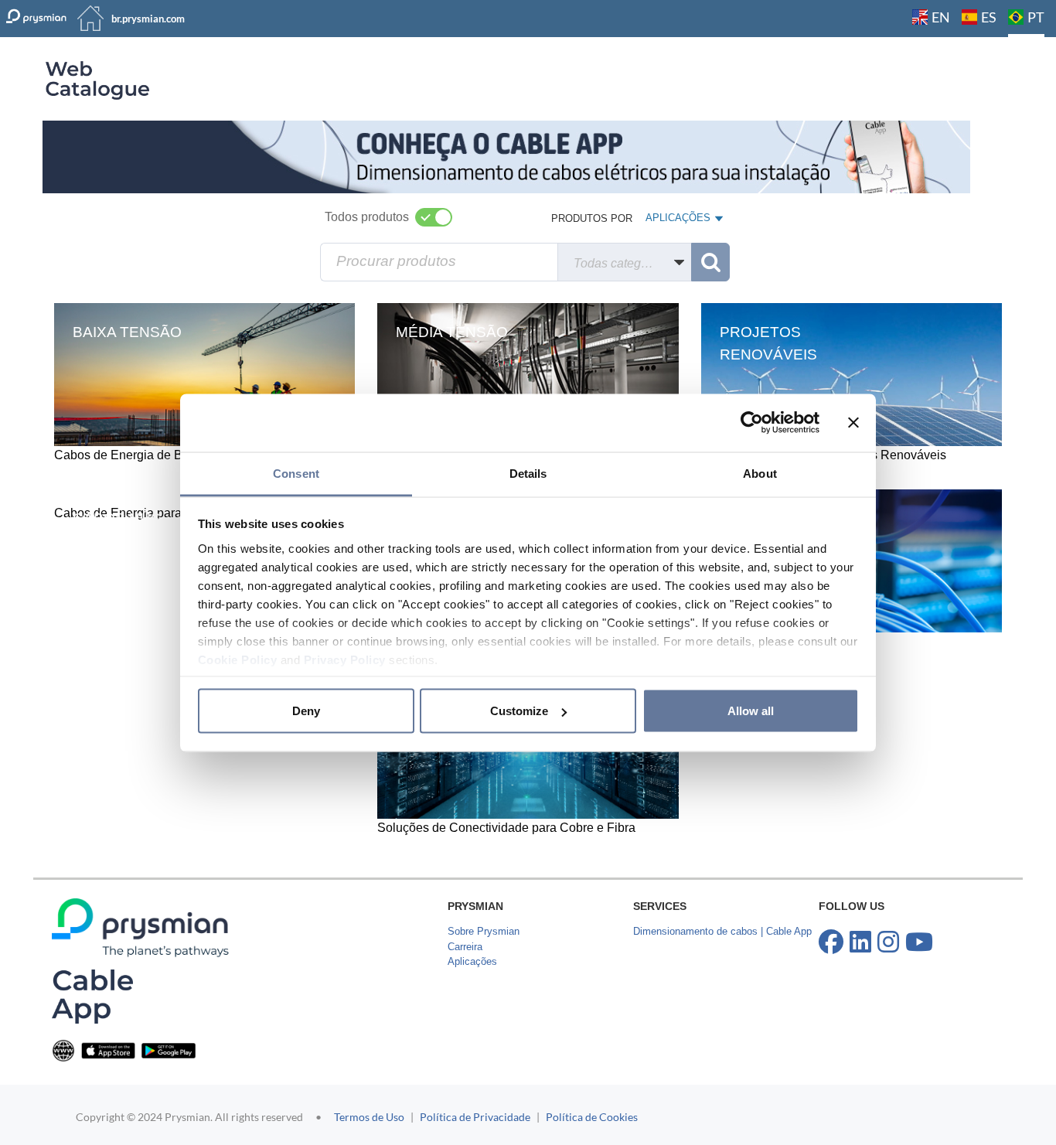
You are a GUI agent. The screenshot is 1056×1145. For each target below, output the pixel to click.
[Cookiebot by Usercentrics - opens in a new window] (751, 422)
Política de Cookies (592, 1116)
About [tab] (760, 472)
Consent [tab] (296, 472)
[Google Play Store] (168, 1049)
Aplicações (472, 961)
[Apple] (108, 1049)
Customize (519, 710)
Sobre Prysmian (483, 931)
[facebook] (831, 942)
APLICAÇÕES (677, 221)
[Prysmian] (506, 156)
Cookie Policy (238, 659)
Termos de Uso (369, 1116)
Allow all (750, 710)
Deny (306, 710)
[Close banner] (853, 422)
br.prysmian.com (148, 18)
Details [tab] (528, 472)
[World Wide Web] (63, 1049)
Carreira (465, 946)
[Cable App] (92, 996)
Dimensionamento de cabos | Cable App (722, 931)
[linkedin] (860, 942)
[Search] (710, 262)
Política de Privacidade (475, 1116)
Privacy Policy (345, 659)
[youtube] (919, 942)
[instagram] (888, 942)
